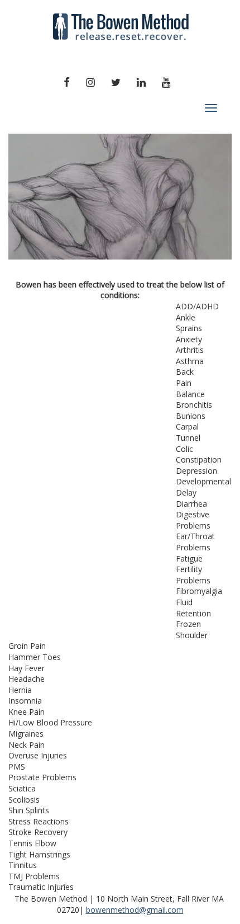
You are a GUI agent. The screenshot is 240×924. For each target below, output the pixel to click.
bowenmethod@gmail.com (135, 909)
